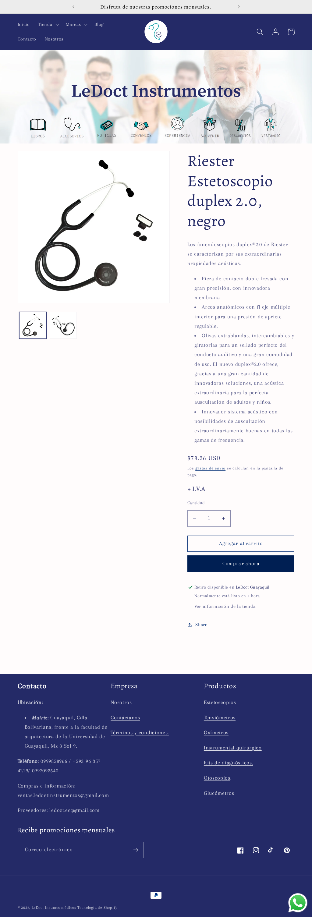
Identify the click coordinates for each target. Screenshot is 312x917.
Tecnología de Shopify (97, 907)
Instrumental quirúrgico (233, 748)
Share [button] (201, 624)
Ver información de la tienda (224, 606)
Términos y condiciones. (140, 732)
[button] (48, 24)
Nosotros (121, 702)
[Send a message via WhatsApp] (298, 903)
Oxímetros (216, 732)
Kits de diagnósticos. (228, 762)
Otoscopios (217, 778)
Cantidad (196, 502)
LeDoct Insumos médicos (54, 907)
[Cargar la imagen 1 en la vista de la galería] (32, 325)
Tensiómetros (220, 717)
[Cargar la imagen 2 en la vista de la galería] (63, 325)
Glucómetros (219, 793)
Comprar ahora (241, 563)
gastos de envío (210, 468)
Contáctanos (125, 717)
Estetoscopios (220, 702)
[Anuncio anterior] (73, 6)
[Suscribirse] (136, 850)
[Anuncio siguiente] (238, 6)
